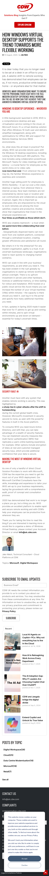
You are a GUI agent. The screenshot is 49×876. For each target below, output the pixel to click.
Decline (25, 865)
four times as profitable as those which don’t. (24, 218)
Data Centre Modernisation (18, 760)
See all (5, 779)
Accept (24, 859)
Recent (8, 628)
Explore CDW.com (24, 24)
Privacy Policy (9, 611)
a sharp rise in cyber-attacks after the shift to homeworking (24, 408)
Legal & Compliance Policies (11, 873)
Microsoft (14, 563)
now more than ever (11, 171)
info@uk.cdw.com (27, 532)
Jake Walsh (24, 55)
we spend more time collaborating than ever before (23, 227)
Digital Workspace (29, 563)
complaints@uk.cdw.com (14, 811)
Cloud (8, 755)
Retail (7, 771)
